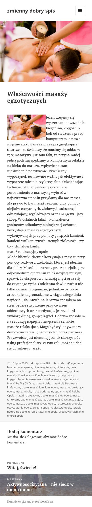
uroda (60, 363)
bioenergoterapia (44, 367)
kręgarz (12, 379)
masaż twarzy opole (41, 399)
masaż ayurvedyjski (66, 379)
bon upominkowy (32, 371)
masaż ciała (43, 383)
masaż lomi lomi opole (44, 387)
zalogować (33, 437)
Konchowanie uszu (46, 375)
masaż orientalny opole (47, 391)
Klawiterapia (26, 375)
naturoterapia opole (68, 403)
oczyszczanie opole (19, 407)
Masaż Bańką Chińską (20, 383)
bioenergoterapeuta (19, 367)
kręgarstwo (66, 375)
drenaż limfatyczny (56, 371)
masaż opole (23, 391)
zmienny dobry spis (31, 10)
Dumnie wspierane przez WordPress (30, 501)
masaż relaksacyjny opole (32, 395)
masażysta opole (44, 403)
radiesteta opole (61, 407)
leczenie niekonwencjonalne (35, 379)
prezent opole (41, 407)
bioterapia (62, 367)
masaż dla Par (60, 383)
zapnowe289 (42, 363)
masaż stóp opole (60, 395)
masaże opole (24, 403)
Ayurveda (77, 363)
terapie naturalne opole (42, 411)
